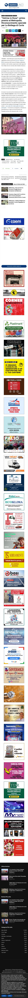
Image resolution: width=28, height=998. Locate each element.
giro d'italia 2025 (20, 161)
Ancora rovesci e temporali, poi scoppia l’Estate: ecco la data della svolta (7, 178)
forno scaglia (13, 161)
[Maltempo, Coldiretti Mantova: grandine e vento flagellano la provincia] (4, 202)
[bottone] (14, 266)
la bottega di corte (5, 162)
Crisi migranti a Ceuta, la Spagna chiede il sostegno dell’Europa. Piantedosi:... (16, 871)
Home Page (15, 15)
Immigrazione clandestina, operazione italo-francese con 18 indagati (21, 178)
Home (2, 13)
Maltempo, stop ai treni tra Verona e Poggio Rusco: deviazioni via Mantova (16, 189)
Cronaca (6, 13)
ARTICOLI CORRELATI (7, 184)
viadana (18, 162)
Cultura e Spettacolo (4, 197)
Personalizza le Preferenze (19, 995)
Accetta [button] (4, 995)
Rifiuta (10, 995)
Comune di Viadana (5, 161)
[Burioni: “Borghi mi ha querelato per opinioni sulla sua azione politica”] (4, 921)
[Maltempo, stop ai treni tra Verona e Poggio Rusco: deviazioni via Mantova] (4, 189)
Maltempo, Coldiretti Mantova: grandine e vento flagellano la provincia (17, 202)
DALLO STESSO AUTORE (19, 184)
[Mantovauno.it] (14, 5)
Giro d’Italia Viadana (9, 15)
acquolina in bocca (9, 159)
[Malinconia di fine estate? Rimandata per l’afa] (4, 878)
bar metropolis (17, 159)
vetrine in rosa (13, 162)
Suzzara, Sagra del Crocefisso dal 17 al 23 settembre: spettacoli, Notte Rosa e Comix (17, 196)
